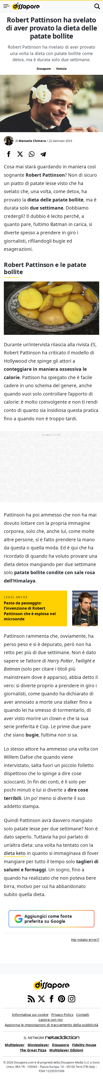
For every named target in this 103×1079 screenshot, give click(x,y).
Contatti (82, 1014)
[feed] (31, 998)
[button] (8, 154)
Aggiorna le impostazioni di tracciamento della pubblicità (51, 1025)
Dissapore (44, 69)
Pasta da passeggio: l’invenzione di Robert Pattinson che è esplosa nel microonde (30, 611)
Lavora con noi (51, 1019)
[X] (41, 998)
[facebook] (51, 998)
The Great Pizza (33, 1050)
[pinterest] (61, 998)
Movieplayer (38, 1045)
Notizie (61, 69)
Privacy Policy (62, 1014)
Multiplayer (15, 1045)
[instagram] (71, 998)
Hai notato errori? (85, 939)
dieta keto (15, 853)
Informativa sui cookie (30, 1014)
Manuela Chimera (32, 141)
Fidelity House (84, 1045)
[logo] (26, 6)
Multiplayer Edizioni (66, 1050)
